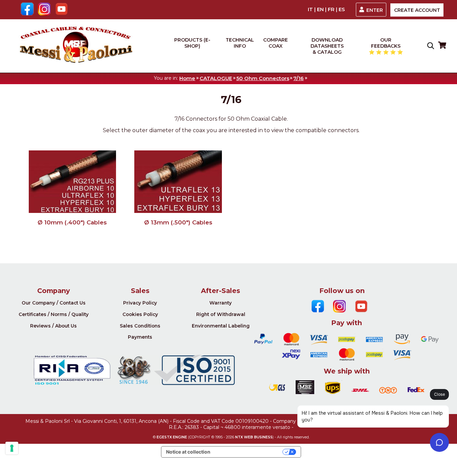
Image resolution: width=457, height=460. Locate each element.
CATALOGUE (216, 78)
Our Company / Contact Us (54, 303)
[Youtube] (61, 9)
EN (320, 9)
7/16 (298, 78)
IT (310, 9)
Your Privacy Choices (249, 452)
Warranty (220, 303)
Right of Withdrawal (220, 314)
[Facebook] (27, 9)
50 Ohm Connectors (262, 78)
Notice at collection (188, 452)
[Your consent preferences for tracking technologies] (11, 448)
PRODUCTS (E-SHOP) (192, 43)
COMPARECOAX (275, 43)
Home (187, 78)
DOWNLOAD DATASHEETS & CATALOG (327, 46)
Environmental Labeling (221, 326)
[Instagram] (44, 9)
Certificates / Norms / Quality (54, 314)
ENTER (374, 10)
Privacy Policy (140, 303)
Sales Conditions (140, 326)
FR (331, 9)
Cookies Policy (140, 314)
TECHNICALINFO (240, 43)
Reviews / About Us (53, 326)
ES (342, 9)
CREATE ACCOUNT (417, 10)
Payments (140, 337)
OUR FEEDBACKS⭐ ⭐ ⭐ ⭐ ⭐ (386, 46)
